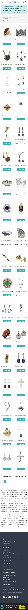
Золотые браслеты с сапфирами (16, 492)
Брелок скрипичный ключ (21, 165)
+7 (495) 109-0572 (8, 587)
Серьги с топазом (22, 526)
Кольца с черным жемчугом (10, 490)
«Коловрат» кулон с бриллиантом (9, 440)
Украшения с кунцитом (7, 488)
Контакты (5, 568)
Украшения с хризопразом (16, 524)
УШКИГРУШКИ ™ (7, 557)
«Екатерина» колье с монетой (8, 165)
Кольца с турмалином (20, 500)
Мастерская (6, 539)
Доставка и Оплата (8, 569)
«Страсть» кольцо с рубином (8, 39)
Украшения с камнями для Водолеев (11, 505)
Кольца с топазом (6, 516)
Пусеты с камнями (6, 494)
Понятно (22, 607)
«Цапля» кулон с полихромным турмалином (12, 366)
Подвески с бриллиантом (17, 520)
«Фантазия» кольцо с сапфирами (9, 240)
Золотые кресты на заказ (9, 496)
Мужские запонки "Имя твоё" (11, 553)
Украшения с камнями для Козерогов (14, 487)
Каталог (5, 538)
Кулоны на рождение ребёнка (9, 501)
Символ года (6, 550)
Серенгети (6, 555)
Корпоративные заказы (9, 541)
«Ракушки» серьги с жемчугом (8, 464)
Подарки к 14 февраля (19, 494)
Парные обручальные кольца (13, 507)
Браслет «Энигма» (21, 190)
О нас (4, 566)
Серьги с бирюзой (19, 516)
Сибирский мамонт (8, 560)
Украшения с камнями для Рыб (10, 511)
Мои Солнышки (7, 552)
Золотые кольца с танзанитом (17, 515)
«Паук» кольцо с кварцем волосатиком (11, 341)
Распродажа (6, 543)
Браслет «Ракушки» (7, 266)
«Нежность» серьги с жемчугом (9, 89)
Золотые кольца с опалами (9, 518)
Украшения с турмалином (8, 526)
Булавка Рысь (7, 139)
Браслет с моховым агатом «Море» (10, 190)
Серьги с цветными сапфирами (17, 503)
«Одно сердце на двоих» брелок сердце (11, 64)
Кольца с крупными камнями (18, 509)
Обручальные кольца (8, 559)
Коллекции (6, 544)
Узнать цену (7, 43)
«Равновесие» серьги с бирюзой (9, 317)
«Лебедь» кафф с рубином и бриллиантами (12, 415)
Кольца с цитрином (14, 498)
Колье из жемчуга (21, 488)
